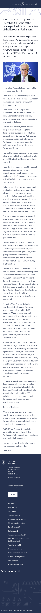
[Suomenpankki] (23, 4)
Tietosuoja (12, 511)
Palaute (11, 503)
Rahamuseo (12, 531)
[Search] (35, 4)
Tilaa (13, 494)
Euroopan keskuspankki (16, 553)
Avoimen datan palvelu (16, 557)
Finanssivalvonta (14, 549)
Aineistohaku (13, 561)
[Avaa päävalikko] (5, 4)
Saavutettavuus (14, 515)
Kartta (10, 463)
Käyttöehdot (12, 507)
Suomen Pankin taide (15, 565)
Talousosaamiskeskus (16, 535)
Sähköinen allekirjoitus (16, 523)
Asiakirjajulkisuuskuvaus (17, 519)
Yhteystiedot (13, 461)
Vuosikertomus (13, 545)
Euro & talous (13, 527)
